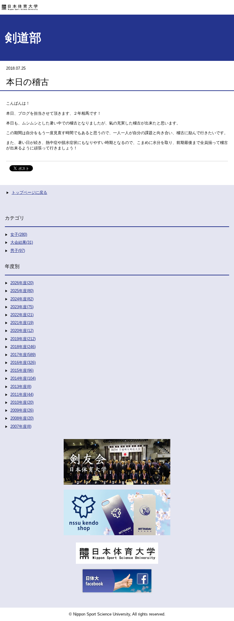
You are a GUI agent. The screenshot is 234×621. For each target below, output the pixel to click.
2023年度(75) (22, 307)
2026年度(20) (22, 283)
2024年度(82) (22, 299)
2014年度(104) (23, 378)
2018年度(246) (23, 346)
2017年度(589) (23, 354)
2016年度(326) (23, 362)
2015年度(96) (22, 370)
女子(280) (18, 234)
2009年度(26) (22, 410)
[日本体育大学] (117, 5)
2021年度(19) (22, 322)
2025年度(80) (22, 290)
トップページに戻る (29, 192)
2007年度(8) (20, 426)
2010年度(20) (22, 402)
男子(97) (17, 250)
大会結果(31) (21, 242)
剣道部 (23, 37)
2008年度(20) (22, 418)
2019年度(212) (23, 339)
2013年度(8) (20, 386)
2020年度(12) (22, 330)
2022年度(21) (22, 314)
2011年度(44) (22, 394)
